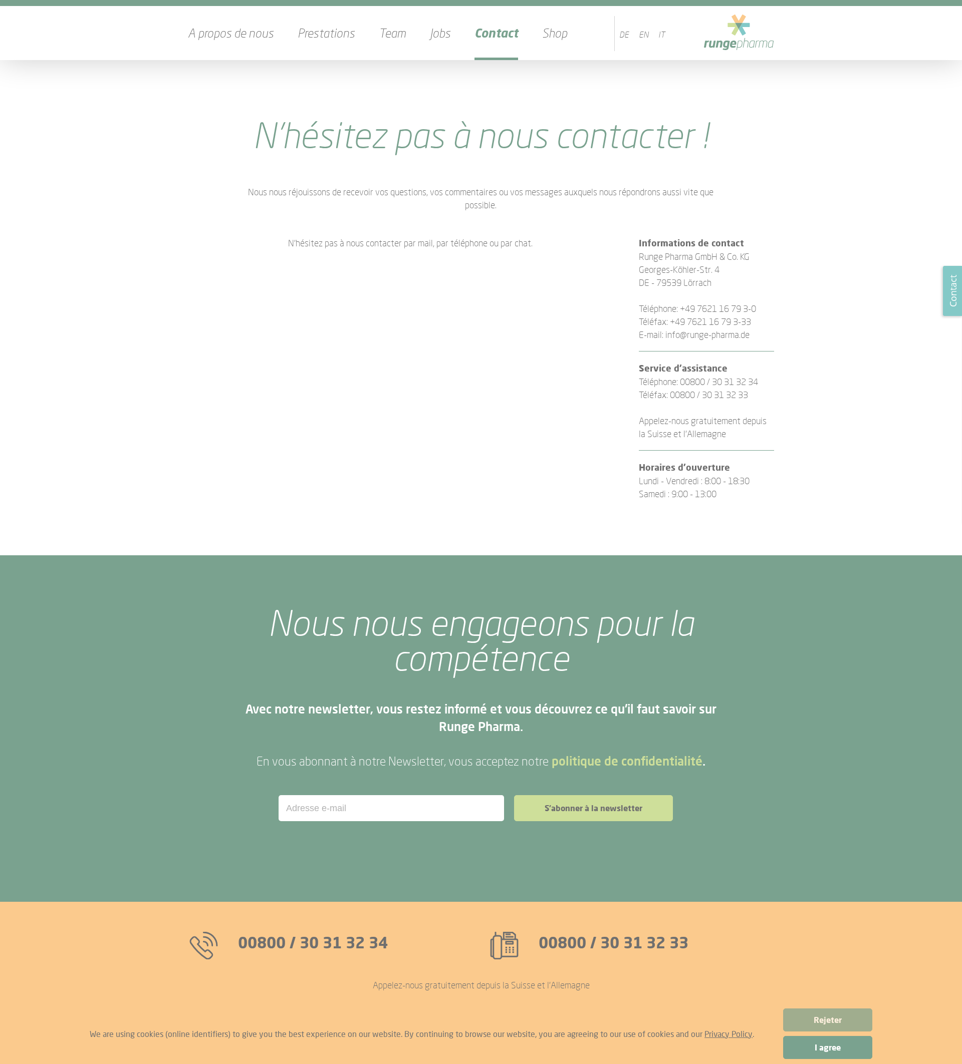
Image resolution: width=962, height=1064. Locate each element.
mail (425, 242)
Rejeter (828, 1020)
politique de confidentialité (627, 761)
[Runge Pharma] (739, 33)
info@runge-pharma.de (707, 334)
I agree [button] (828, 1047)
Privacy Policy (728, 1033)
